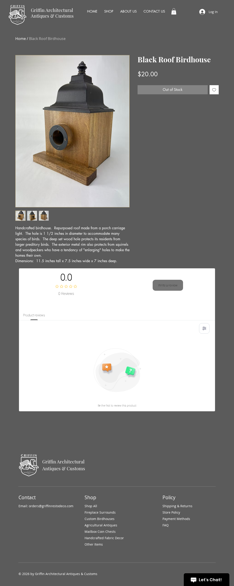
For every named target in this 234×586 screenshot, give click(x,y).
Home (20, 38)
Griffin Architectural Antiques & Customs (52, 13)
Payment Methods (176, 519)
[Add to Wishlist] (214, 89)
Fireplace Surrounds (100, 512)
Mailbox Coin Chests (100, 531)
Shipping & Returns (177, 506)
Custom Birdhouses (99, 519)
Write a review (168, 285)
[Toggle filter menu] (204, 328)
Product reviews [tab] (34, 315)
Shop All (91, 506)
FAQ (165, 525)
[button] (173, 11)
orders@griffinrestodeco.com (51, 506)
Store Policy (171, 512)
